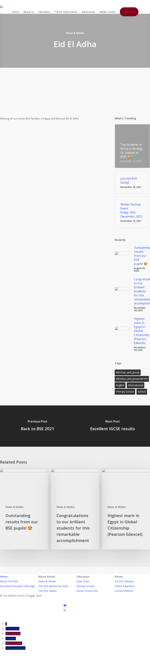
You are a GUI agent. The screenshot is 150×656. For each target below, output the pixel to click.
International (135, 385)
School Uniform (124, 591)
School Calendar (124, 581)
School (142, 391)
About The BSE (9, 581)
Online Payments (125, 586)
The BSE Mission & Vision (53, 586)
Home (4, 576)
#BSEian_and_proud (127, 372)
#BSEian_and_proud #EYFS (132, 379)
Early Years (82, 581)
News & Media (75, 33)
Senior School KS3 (87, 591)
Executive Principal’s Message (17, 586)
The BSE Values (47, 591)
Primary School (125, 391)
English (120, 385)
